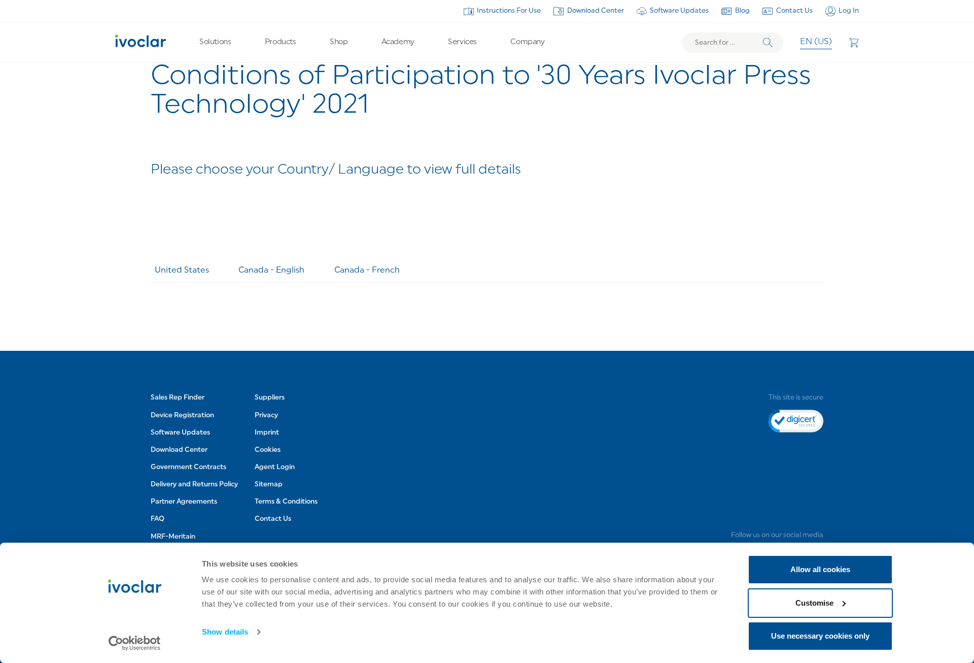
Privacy (266, 415)
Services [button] (462, 42)
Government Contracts (188, 467)
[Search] (768, 43)
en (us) (816, 42)
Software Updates (679, 11)
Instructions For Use (509, 11)
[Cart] (854, 43)
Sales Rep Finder (177, 397)
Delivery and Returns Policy (194, 484)
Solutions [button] (215, 42)
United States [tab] (182, 271)
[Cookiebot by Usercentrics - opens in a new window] (134, 643)
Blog (742, 11)
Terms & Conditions (286, 502)
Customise (814, 603)
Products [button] (280, 42)
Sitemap (269, 484)
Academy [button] (397, 42)
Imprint (267, 432)
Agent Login (275, 467)
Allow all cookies (820, 569)
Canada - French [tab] (367, 271)
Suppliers (270, 397)
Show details (225, 631)
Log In (849, 11)
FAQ (157, 519)
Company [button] (527, 42)
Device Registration (182, 415)
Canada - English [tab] (271, 271)
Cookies (268, 450)
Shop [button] (338, 42)
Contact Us (794, 11)
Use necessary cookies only (820, 636)
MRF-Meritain (173, 537)
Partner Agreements (184, 502)
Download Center (595, 11)
